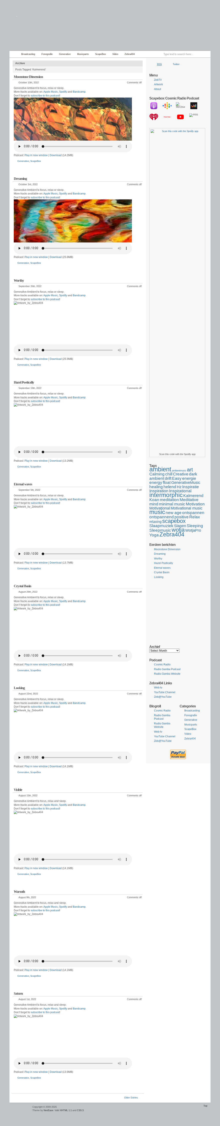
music (157, 512)
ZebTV (158, 79)
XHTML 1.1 (66, 1110)
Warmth (19, 891)
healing (156, 486)
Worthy (19, 280)
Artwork (158, 84)
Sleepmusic (160, 530)
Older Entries (131, 1097)
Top (205, 1105)
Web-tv (158, 687)
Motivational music (186, 508)
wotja (178, 530)
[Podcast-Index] (169, 116)
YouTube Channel (164, 692)
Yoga (154, 535)
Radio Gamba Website (167, 673)
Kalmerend (193, 495)
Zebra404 (130, 54)
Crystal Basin (22, 586)
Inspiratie (190, 486)
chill (168, 474)
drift (168, 478)
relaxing (155, 521)
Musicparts (83, 54)
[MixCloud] (182, 105)
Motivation (195, 504)
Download (56, 155)
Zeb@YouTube (163, 696)
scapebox (174, 521)
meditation (169, 499)
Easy (177, 478)
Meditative (189, 499)
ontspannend (161, 516)
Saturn (18, 993)
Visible (18, 790)
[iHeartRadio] (156, 116)
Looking (19, 688)
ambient (160, 469)
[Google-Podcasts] (169, 105)
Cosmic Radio (162, 664)
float (167, 482)
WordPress (20, 1109)
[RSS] (196, 116)
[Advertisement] (178, 611)
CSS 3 (80, 1110)
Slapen (180, 526)
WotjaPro (193, 530)
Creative (180, 474)
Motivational (159, 508)
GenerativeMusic (185, 482)
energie (189, 478)
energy (155, 482)
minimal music (172, 504)
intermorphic (166, 495)
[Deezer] (196, 105)
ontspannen (193, 512)
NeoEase (48, 1110)
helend (169, 486)
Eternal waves (23, 484)
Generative (65, 54)
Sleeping (195, 525)
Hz (179, 487)
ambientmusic (179, 470)
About (157, 89)
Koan (154, 499)
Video (115, 54)
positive (181, 516)
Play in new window (36, 155)
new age (174, 512)
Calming (157, 474)
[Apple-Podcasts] (156, 105)
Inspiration (158, 490)
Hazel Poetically (24, 382)
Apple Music (50, 91)
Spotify (63, 91)
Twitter (176, 64)
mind (153, 504)
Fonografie (47, 54)
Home (14, 54)
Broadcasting (28, 54)
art (190, 469)
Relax (194, 516)
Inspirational (180, 490)
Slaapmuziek (161, 525)
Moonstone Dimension (28, 77)
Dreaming (20, 178)
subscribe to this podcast (45, 95)
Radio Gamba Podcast (167, 669)
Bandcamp (79, 91)
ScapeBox (100, 54)
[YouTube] (182, 116)
